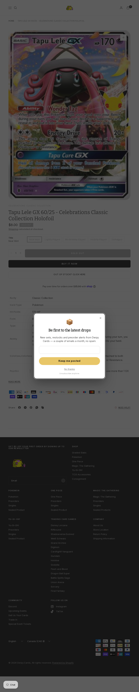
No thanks (69, 369)
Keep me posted (69, 360)
